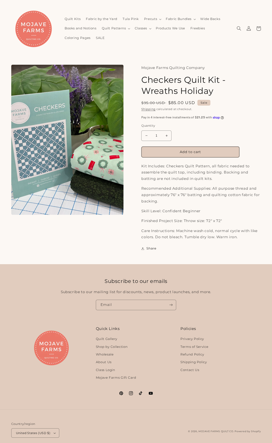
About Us (104, 362)
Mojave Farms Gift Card (116, 378)
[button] (152, 19)
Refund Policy (192, 354)
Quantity (148, 125)
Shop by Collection (112, 347)
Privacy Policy (192, 339)
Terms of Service (194, 347)
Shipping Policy (193, 362)
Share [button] (151, 248)
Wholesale (105, 354)
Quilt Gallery (106, 339)
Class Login (105, 370)
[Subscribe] (171, 305)
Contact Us (189, 370)
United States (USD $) (33, 433)
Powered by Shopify (248, 431)
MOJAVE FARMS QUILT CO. (216, 431)
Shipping (148, 109)
